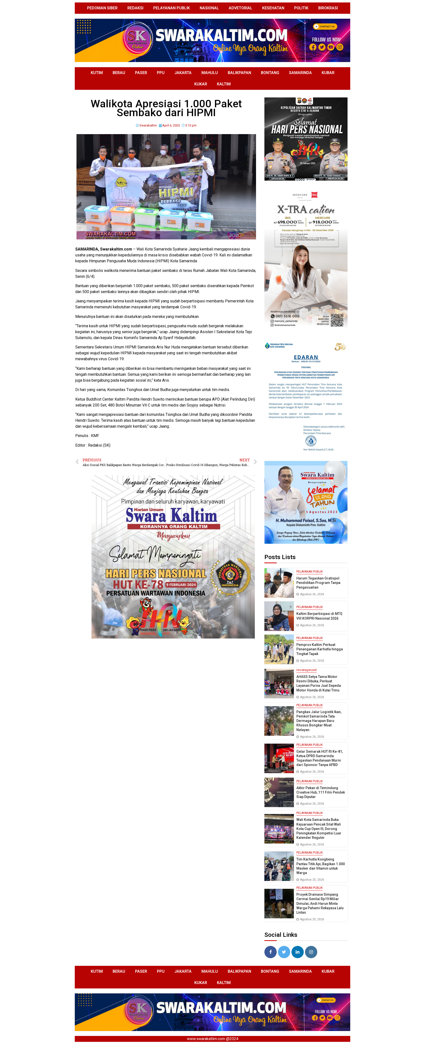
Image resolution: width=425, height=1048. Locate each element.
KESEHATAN (273, 8)
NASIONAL (209, 8)
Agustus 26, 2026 (312, 594)
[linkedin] (297, 952)
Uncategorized (306, 670)
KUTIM (97, 72)
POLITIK (301, 8)
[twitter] (284, 952)
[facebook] (270, 952)
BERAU (119, 72)
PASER (141, 72)
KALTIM (224, 84)
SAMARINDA (300, 72)
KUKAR (200, 84)
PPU (161, 72)
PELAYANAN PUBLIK (171, 8)
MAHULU (209, 72)
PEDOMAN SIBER (102, 8)
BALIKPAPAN (239, 72)
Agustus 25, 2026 (312, 879)
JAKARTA (183, 72)
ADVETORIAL (240, 8)
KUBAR (328, 72)
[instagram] (311, 952)
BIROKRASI (328, 8)
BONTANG (270, 72)
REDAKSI (135, 8)
